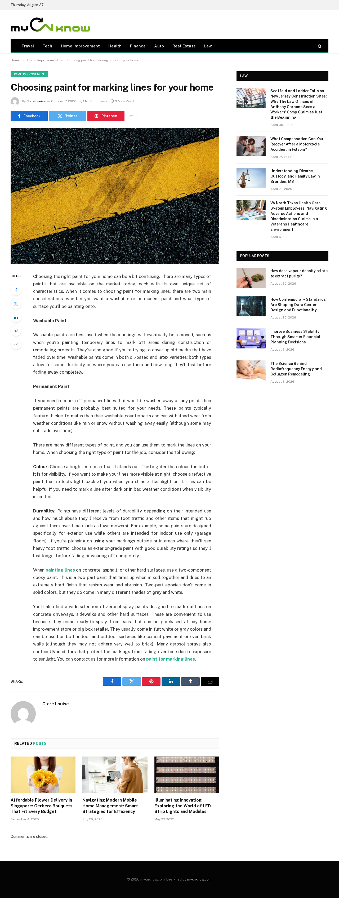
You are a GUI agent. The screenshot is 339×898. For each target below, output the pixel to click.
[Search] (319, 46)
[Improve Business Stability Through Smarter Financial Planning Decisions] (251, 338)
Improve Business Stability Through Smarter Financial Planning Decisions (295, 336)
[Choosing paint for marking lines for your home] (115, 196)
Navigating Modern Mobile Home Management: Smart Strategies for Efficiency (110, 806)
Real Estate (184, 46)
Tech (47, 46)
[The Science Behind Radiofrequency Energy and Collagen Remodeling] (251, 370)
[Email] (16, 344)
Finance (138, 46)
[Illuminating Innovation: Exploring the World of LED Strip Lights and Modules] (186, 775)
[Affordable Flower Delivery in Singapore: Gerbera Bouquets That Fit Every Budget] (43, 775)
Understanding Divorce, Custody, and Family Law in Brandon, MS (295, 176)
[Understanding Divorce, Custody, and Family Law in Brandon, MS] (251, 178)
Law (208, 46)
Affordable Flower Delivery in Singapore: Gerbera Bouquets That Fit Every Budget (42, 806)
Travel (27, 46)
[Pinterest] (16, 330)
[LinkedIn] (16, 317)
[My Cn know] (50, 24)
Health (115, 46)
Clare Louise (36, 101)
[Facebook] (16, 290)
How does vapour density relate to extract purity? (299, 273)
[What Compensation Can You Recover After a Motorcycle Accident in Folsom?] (251, 146)
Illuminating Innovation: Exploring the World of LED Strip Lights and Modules (182, 806)
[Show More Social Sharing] (131, 116)
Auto (159, 46)
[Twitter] (16, 303)
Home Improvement (80, 46)
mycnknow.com (199, 879)
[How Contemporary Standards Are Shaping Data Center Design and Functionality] (251, 306)
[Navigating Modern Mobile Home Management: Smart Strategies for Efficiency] (114, 775)
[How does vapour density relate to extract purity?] (251, 278)
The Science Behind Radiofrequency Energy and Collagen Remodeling (296, 368)
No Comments (96, 101)
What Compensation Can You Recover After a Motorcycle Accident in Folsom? (296, 144)
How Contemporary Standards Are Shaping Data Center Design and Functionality (298, 304)
